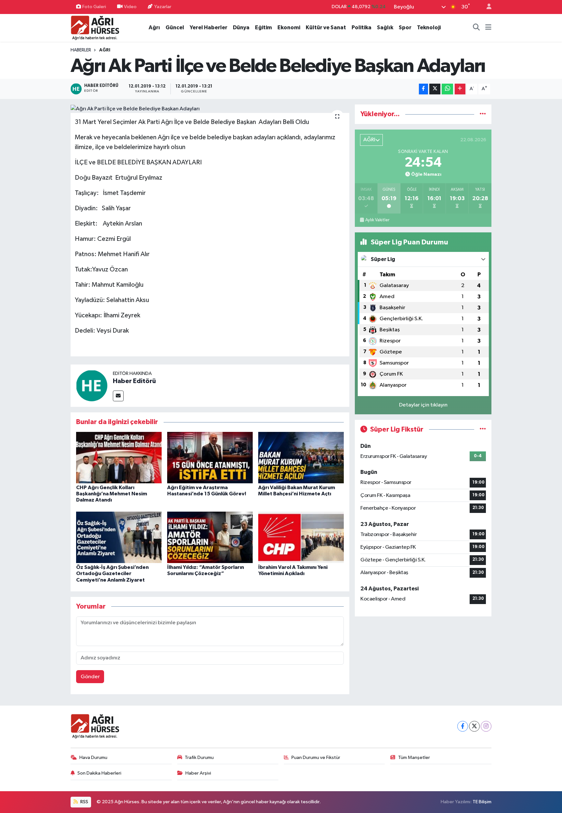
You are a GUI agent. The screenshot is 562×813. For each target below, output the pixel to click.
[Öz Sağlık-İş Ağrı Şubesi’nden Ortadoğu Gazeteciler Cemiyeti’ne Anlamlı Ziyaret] (119, 537)
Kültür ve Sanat (326, 27)
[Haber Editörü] (91, 385)
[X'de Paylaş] (434, 89)
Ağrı (154, 27)
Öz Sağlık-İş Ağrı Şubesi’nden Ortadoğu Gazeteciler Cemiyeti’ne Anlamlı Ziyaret (112, 573)
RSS (83, 801)
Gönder (90, 677)
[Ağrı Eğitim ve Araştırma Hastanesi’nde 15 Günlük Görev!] (210, 457)
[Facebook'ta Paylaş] (423, 89)
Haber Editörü (134, 381)
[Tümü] (483, 114)
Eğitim (263, 27)
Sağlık (385, 27)
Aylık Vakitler (377, 220)
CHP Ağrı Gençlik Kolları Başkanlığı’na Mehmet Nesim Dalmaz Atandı (111, 494)
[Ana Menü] (488, 27)
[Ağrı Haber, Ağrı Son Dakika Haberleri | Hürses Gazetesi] (95, 27)
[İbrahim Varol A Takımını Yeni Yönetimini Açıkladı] (301, 537)
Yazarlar (162, 6)
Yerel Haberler (208, 27)
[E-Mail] (118, 396)
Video (130, 6)
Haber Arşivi (198, 773)
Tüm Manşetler (414, 757)
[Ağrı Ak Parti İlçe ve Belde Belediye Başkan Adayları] (210, 108)
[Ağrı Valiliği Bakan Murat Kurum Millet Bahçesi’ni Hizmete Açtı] (301, 457)
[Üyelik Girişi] (486, 7)
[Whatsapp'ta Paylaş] (447, 89)
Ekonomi (288, 27)
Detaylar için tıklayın (423, 405)
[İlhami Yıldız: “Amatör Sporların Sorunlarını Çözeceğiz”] (210, 537)
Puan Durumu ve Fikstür (315, 757)
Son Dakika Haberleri (99, 773)
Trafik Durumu (199, 757)
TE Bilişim (482, 801)
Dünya (241, 27)
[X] (474, 726)
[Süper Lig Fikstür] (483, 429)
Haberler (81, 50)
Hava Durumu (93, 757)
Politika (361, 27)
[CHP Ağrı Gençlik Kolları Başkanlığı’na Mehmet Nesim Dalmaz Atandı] (119, 457)
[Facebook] (462, 726)
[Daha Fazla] (460, 89)
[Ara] (476, 27)
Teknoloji (429, 27)
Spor (405, 27)
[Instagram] (486, 726)
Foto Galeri (94, 6)
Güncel (175, 27)
